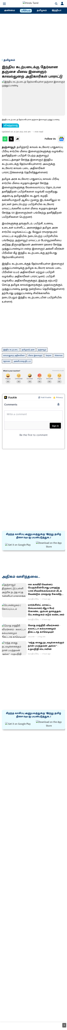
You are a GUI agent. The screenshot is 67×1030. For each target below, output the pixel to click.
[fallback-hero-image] (14, 590)
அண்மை (9, 10)
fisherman (58, 355)
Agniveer (6, 361)
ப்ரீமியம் (26, 10)
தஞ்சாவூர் (42, 349)
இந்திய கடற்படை (10, 349)
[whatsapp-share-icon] (4, 141)
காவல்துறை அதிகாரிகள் (14, 355)
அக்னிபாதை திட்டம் (22, 361)
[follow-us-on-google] (61, 139)
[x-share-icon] (11, 141)
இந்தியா (56, 10)
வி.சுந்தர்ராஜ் (11, 125)
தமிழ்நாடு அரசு (28, 349)
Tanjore (48, 355)
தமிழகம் (42, 10)
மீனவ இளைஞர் (35, 355)
